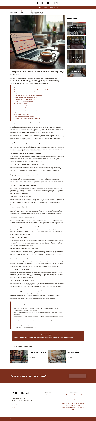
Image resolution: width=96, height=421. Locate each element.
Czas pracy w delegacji (20, 109)
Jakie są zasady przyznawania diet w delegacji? (27, 118)
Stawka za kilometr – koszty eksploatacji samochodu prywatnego (76, 28)
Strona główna (13, 12)
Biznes (39, 7)
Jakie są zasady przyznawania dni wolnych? (26, 107)
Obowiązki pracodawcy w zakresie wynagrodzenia (28, 95)
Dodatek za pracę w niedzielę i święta (25, 99)
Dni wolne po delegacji (20, 103)
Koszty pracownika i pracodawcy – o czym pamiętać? (73, 351)
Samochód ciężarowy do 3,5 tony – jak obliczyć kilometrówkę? (76, 70)
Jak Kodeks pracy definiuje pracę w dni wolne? (27, 93)
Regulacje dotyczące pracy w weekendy (26, 91)
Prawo (51, 7)
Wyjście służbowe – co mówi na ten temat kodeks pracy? (76, 42)
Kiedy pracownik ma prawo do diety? (24, 116)
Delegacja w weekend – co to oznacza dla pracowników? (31, 89)
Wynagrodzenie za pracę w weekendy (25, 97)
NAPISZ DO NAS (77, 375)
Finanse (45, 7)
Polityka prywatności (15, 418)
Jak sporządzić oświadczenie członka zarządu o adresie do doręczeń (37, 351)
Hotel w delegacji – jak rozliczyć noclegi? (76, 56)
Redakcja (14, 404)
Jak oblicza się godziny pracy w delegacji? (26, 110)
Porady (56, 7)
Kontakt (14, 407)
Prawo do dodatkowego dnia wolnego (25, 105)
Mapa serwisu (27, 418)
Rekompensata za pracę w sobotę (24, 101)
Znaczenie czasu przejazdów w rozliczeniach (27, 112)
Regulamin (36, 418)
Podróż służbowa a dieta (21, 114)
